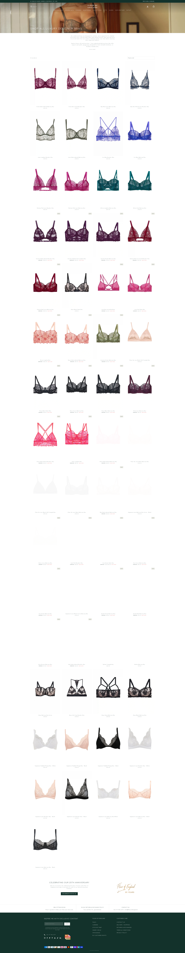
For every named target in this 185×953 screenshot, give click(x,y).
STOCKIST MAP (97, 927)
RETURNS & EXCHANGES (124, 927)
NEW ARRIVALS (58, 10)
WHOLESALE (96, 932)
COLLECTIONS (97, 10)
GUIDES (111, 10)
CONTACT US (121, 922)
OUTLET (128, 10)
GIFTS (105, 10)
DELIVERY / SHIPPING (123, 924)
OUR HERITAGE (119, 10)
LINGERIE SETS (69, 10)
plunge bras (86, 44)
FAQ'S (94, 922)
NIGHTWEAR (87, 10)
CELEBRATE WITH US (69, 893)
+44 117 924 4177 (51, 934)
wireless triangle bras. (92, 46)
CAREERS (95, 924)
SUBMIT (67, 923)
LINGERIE (78, 10)
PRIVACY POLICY (122, 932)
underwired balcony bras (101, 43)
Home (31, 25)
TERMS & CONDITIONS (123, 930)
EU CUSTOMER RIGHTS (99, 935)
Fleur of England (95, 950)
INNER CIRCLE (96, 930)
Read (90, 49)
